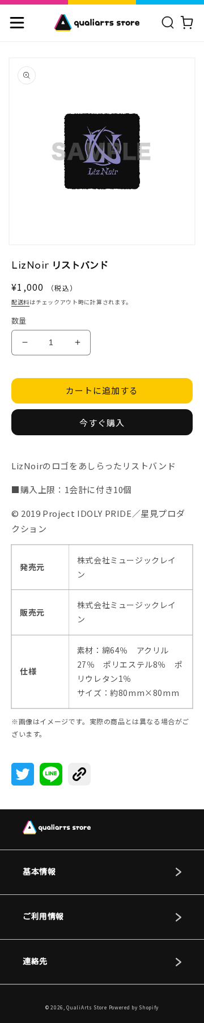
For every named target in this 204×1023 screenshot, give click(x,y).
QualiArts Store (86, 1007)
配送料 (20, 302)
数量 (19, 320)
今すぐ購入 (102, 422)
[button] (17, 22)
